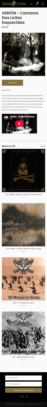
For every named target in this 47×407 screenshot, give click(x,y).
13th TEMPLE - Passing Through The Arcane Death (23, 194)
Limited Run (37, 404)
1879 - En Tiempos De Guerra (23, 303)
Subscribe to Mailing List (23, 390)
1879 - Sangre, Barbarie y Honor (23, 357)
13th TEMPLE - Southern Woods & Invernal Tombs (23, 249)
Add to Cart (12, 83)
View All (42, 146)
